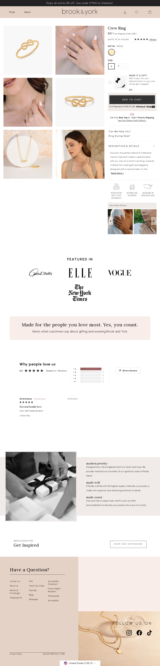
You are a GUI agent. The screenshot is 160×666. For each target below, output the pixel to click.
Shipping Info (16, 597)
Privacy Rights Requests (54, 590)
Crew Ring (25, 416)
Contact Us (15, 581)
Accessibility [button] (53, 600)
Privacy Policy (16, 654)
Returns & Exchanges (15, 591)
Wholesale (33, 599)
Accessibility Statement (53, 582)
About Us (14, 586)
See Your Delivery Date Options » (132, 120)
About (27, 12)
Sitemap (33, 590)
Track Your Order (36, 586)
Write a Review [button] (129, 370)
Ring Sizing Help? (119, 136)
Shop (12, 12)
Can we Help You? (120, 131)
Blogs (31, 595)
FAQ (31, 581)
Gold (111, 52)
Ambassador (54, 596)
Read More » (117, 173)
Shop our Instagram (128, 544)
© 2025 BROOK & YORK (54, 654)
